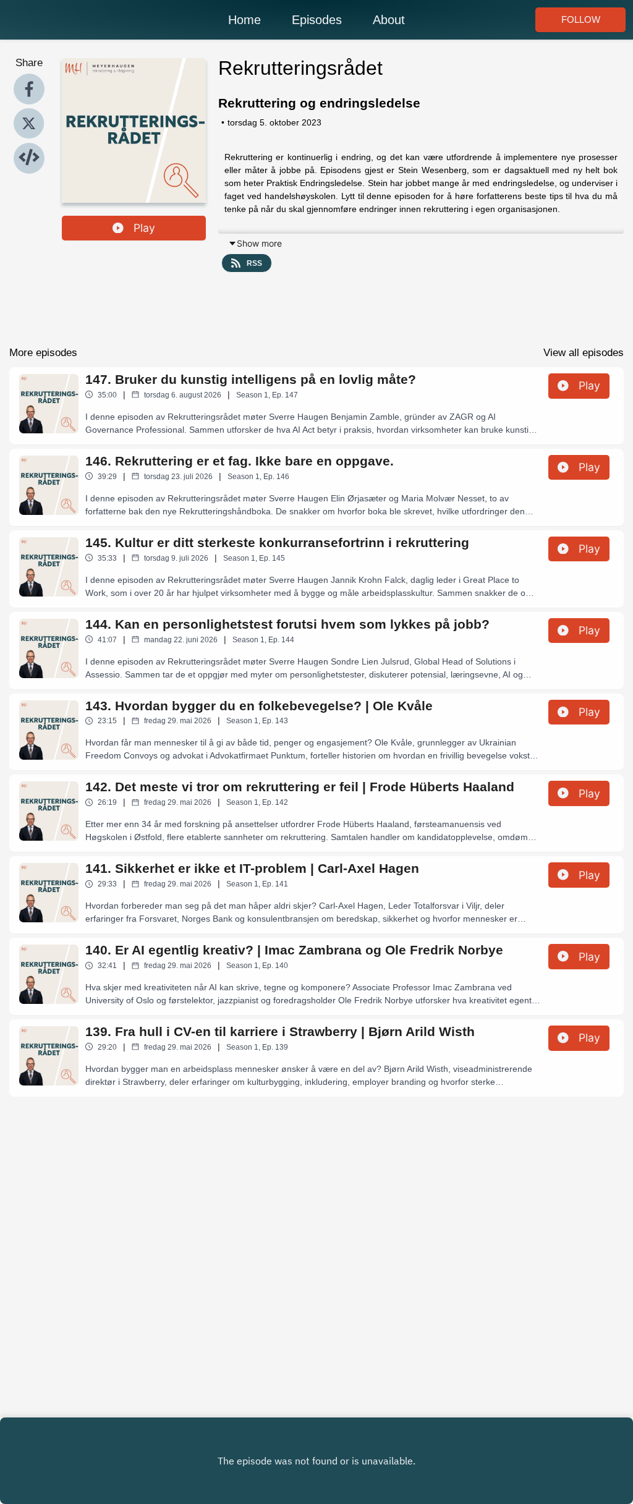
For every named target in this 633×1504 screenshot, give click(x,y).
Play (144, 227)
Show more (259, 243)
